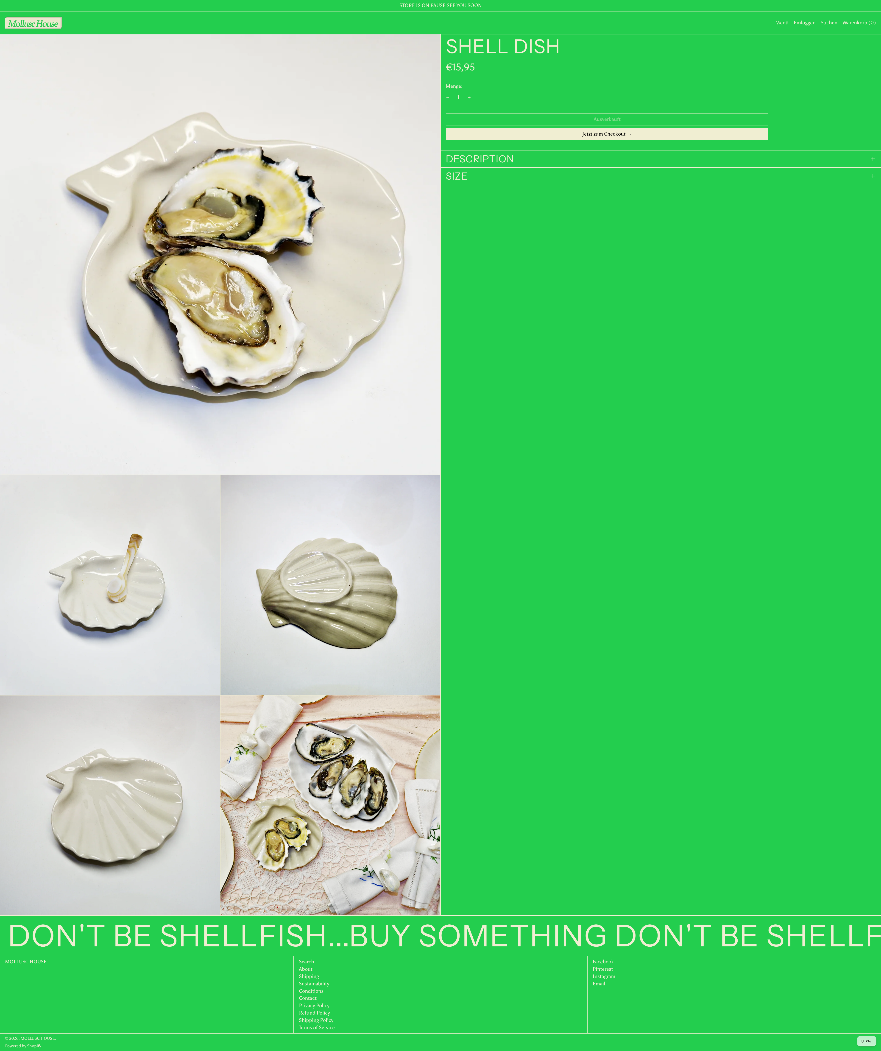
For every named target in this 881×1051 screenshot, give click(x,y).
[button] (829, 22)
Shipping (309, 976)
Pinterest (603, 969)
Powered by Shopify (23, 1045)
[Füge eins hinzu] (469, 97)
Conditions (311, 991)
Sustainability (314, 984)
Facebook (603, 962)
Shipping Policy (316, 1020)
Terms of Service (317, 1027)
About (305, 969)
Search (306, 962)
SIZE (457, 176)
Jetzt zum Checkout (604, 134)
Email (599, 984)
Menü (782, 22)
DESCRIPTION (480, 159)
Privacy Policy (314, 1005)
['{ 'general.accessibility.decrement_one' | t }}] (447, 97)
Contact (308, 998)
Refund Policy (314, 1013)
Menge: (454, 86)
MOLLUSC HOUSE (26, 962)
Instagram (604, 976)
